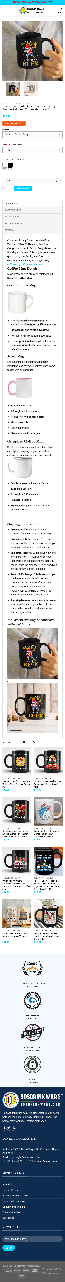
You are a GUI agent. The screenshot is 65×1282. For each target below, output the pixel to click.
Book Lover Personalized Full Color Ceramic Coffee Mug (16, 934)
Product (5, 129)
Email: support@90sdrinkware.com (21, 1157)
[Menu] (4, 10)
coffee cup (13, 264)
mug (41, 264)
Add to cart (23, 188)
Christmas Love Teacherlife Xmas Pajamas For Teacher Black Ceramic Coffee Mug (15, 834)
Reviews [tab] (9, 230)
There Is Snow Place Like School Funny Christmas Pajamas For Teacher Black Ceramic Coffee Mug (46, 884)
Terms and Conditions (14, 1201)
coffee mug (26, 264)
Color (5, 160)
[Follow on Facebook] (5, 1128)
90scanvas (19, 1266)
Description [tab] (11, 203)
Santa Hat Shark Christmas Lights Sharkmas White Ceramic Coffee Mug (46, 834)
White (4, 169)
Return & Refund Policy (15, 1195)
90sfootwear (34, 1266)
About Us (7, 1184)
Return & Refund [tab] (14, 223)
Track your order (11, 1212)
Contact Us (8, 1217)
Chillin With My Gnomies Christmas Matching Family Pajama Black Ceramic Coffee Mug (16, 884)
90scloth (7, 1266)
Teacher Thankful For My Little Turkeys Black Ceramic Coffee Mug (16, 784)
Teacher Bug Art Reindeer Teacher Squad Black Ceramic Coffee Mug (48, 936)
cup (36, 264)
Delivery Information (13, 1206)
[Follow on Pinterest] (14, 1128)
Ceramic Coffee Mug (21, 104)
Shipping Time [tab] (12, 217)
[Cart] (60, 10)
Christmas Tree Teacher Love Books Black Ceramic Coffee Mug (47, 784)
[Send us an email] (9, 1128)
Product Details (14, 123)
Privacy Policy (10, 1190)
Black (10, 169)
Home (5, 104)
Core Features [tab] (13, 210)
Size (4, 145)
